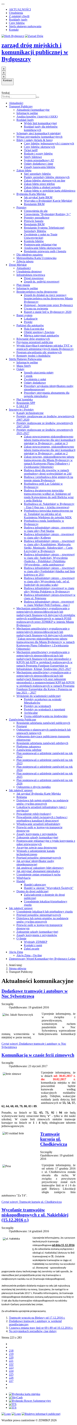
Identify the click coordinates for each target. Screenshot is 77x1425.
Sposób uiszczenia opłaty (39, 372)
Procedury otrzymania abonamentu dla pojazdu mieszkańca (46, 394)
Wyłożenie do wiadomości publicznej (38, 696)
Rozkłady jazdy (18, 19)
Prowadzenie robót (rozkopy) (33, 813)
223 (11, 1367)
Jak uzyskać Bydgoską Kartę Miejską (38, 793)
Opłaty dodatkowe (35, 382)
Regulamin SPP (25, 402)
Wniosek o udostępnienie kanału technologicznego (35, 852)
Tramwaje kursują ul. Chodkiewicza (53, 1139)
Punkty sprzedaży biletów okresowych (47, 177)
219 (11, 1354)
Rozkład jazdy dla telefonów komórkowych (41, 128)
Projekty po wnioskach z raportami (44, 709)
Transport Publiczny (21, 106)
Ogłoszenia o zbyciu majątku (33, 786)
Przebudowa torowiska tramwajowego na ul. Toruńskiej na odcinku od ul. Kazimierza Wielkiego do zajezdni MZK (48, 514)
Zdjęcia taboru (24, 261)
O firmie (21, 938)
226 (11, 1377)
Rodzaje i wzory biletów (38, 153)
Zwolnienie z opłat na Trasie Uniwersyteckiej (40, 236)
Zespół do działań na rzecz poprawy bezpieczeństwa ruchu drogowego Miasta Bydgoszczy (48, 298)
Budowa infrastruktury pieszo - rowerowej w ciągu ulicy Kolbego (49, 536)
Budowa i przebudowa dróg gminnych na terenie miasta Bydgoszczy (48, 478)
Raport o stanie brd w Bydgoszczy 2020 (47, 311)
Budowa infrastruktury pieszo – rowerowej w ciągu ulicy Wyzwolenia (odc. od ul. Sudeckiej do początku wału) (49, 581)
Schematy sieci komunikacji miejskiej (38, 133)
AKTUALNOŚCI (20, 9)
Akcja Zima (16, 952)
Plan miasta (23, 285)
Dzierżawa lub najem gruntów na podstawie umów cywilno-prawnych (42, 802)
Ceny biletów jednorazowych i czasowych (49, 143)
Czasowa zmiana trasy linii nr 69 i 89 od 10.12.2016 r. (41, 1327)
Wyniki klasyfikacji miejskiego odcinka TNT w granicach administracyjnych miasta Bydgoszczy (45, 347)
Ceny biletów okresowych (39, 146)
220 (11, 1357)
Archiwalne (31, 712)
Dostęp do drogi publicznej (32, 891)
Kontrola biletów (34, 241)
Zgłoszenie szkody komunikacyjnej (37, 837)
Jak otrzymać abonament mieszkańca (38, 871)
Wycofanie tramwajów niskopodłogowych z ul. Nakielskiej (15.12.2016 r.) (34, 1214)
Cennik (28, 375)
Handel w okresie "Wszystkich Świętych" (48, 888)
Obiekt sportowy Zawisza (39, 332)
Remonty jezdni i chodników (33, 355)
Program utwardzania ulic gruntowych (39, 352)
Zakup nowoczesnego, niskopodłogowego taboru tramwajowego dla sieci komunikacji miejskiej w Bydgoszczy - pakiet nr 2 (49, 450)
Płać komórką (24, 399)
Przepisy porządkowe (36, 217)
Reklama (21, 797)
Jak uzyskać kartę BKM (38, 197)
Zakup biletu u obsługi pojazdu (42, 187)
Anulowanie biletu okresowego (42, 247)
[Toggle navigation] (2, 4)
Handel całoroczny (35, 884)
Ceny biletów (17, 23)
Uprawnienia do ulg (35, 210)
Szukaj (5, 92)
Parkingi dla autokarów (30, 325)
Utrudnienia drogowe (29, 271)
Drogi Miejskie (18, 264)
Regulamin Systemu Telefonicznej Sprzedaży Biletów (44, 229)
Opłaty (20, 369)
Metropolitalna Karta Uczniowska (36, 258)
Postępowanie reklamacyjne (40, 244)
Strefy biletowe (33, 157)
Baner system (24, 315)
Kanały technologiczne (30, 413)
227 (11, 1381)
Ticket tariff (31, 150)
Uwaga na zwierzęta (36, 308)
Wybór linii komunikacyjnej (40, 123)
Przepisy (21, 207)
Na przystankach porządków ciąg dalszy (33, 1331)
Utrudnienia (16, 12)
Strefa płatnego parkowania (25, 26)
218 (11, 1350)
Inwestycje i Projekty (21, 409)
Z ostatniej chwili (19, 16)
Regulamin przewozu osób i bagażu (45, 251)
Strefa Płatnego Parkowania (25, 359)
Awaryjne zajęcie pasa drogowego (36, 847)
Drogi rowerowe (34, 278)
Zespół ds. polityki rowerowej (41, 281)
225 (11, 1374)
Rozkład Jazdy (25, 119)
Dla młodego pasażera (29, 254)
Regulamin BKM (34, 204)
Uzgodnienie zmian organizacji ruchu (38, 874)
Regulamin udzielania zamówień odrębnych (42, 743)
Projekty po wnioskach (37, 706)
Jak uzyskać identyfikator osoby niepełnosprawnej (35, 862)
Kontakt (14, 29)
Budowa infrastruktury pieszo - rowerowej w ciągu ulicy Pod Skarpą (49, 529)
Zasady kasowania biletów (39, 167)
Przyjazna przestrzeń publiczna (34, 342)
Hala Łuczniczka (34, 328)
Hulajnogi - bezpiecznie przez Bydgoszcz (48, 305)
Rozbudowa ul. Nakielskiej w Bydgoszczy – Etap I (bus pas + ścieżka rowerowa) (49, 505)
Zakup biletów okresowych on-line (44, 180)
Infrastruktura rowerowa (30, 274)
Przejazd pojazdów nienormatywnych (38, 857)
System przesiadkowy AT (39, 160)
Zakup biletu (23, 170)
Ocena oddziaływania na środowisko (45, 716)
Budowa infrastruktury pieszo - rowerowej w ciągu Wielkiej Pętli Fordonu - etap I (49, 603)
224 (11, 1370)
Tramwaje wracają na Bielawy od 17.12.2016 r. (37, 1317)
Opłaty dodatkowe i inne (38, 163)
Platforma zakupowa (28, 746)
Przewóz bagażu (33, 221)
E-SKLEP (22, 406)
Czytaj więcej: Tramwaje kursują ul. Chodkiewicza (31, 1201)
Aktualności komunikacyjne (33, 109)
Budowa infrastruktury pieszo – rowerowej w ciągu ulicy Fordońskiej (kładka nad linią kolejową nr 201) (49, 571)
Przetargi (21, 726)
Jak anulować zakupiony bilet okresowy (40, 867)
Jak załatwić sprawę (21, 790)
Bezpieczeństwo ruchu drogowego (36, 291)
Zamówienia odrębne (28, 749)
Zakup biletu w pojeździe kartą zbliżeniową (49, 190)
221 (11, 1360)
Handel (20, 881)
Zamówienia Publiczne (22, 719)
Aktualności (16, 103)
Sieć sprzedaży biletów (37, 173)
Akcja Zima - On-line (29, 955)
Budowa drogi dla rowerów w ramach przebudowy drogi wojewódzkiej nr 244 (47, 472)
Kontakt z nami (33, 945)
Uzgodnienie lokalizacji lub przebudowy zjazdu (44, 911)
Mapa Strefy (23, 365)
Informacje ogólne (27, 113)
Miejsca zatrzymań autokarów (41, 335)
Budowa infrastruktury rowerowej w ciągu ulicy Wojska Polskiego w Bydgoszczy (49, 590)
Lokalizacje (31, 318)
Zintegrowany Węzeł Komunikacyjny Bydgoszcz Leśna (42, 958)
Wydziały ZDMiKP (35, 941)
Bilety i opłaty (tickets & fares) (34, 140)
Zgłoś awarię (31, 948)
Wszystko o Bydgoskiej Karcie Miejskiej (48, 200)
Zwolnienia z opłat (35, 379)
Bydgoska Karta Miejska (31, 194)
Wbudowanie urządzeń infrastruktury (38, 824)
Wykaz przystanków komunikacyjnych (39, 136)
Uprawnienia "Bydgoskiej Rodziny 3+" (47, 214)
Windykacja (23, 877)
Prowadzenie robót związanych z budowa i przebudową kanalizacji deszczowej (41, 819)
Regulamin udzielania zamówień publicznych (43, 722)
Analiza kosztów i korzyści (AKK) (37, 116)
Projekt (28, 322)
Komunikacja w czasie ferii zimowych (37, 1055)
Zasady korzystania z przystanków (36, 834)
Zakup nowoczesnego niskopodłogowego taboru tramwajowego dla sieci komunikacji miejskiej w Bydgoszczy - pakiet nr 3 (49, 440)
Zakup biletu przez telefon (39, 183)
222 (11, 1364)
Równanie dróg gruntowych (33, 338)
